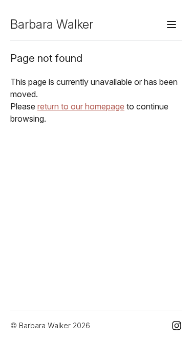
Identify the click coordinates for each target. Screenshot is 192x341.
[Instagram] (177, 326)
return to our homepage (80, 106)
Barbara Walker (51, 24)
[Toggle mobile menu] (171, 24)
